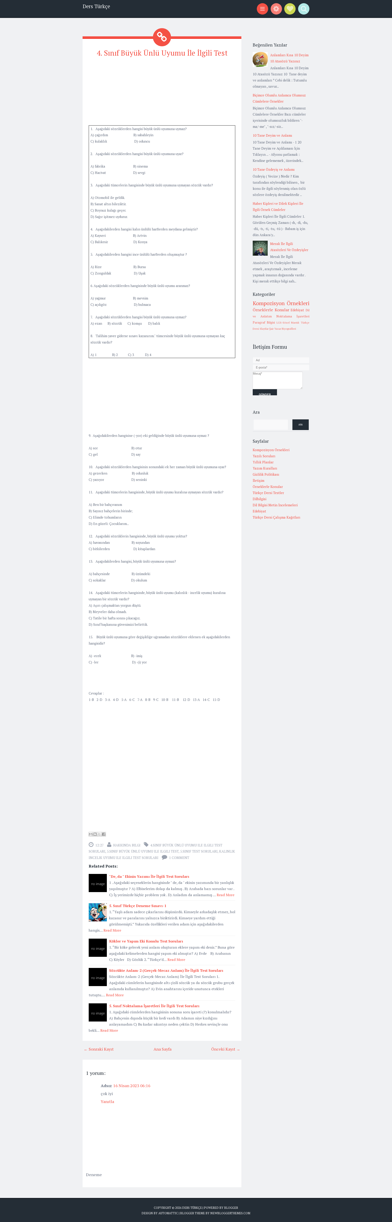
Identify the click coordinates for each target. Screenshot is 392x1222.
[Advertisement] (162, 93)
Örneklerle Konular (271, 309)
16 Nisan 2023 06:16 (131, 1085)
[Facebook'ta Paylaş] (103, 834)
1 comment (179, 857)
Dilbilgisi (259, 499)
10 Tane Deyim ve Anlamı (272, 135)
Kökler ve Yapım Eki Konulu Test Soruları (146, 941)
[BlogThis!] (95, 834)
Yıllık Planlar (263, 462)
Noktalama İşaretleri (292, 316)
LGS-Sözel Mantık (288, 322)
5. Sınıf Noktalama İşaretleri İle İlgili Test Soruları (154, 1005)
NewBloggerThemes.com (230, 1213)
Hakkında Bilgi (126, 845)
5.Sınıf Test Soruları (199, 851)
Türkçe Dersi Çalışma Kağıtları (276, 517)
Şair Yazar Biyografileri (282, 328)
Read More (225, 894)
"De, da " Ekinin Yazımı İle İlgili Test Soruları (149, 876)
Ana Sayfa (163, 1049)
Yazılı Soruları (264, 456)
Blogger (231, 1208)
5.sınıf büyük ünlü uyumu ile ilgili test (143, 851)
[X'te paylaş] (99, 834)
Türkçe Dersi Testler (268, 492)
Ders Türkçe (96, 6)
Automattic (168, 1213)
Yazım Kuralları (265, 468)
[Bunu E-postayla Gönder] (90, 834)
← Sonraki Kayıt (99, 1049)
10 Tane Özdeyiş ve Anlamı (274, 169)
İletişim (258, 480)
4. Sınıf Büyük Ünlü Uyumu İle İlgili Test (162, 53)
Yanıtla (107, 1101)
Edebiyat (297, 310)
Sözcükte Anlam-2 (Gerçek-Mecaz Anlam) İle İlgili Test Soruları (166, 970)
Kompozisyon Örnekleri (281, 303)
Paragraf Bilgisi (264, 322)
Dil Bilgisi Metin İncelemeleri (275, 505)
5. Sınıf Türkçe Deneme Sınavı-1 (137, 905)
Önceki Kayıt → (225, 1049)
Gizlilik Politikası (266, 474)
